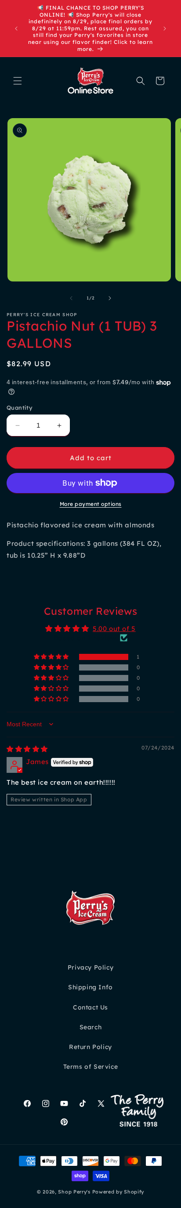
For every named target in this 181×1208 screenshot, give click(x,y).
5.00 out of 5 (114, 628)
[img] (27, 749)
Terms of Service (90, 1067)
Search (91, 1027)
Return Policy (90, 1047)
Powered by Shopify (118, 1192)
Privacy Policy (90, 967)
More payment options (91, 504)
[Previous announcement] (16, 28)
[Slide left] (71, 298)
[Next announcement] (164, 28)
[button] (17, 80)
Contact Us (90, 1007)
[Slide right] (109, 298)
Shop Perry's (74, 1192)
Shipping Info (90, 987)
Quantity (20, 407)
